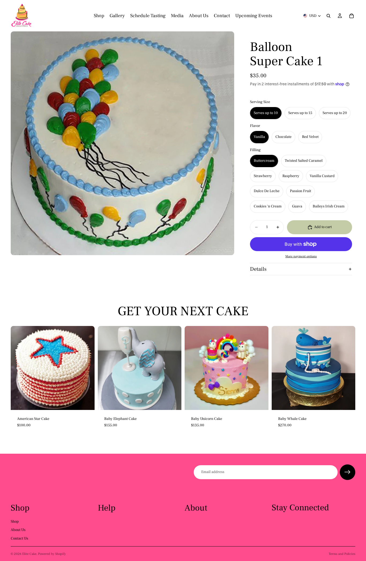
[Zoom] (122, 143)
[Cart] (351, 16)
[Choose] (86, 401)
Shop (15, 521)
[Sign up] (347, 472)
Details (258, 269)
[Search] (328, 16)
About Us (18, 529)
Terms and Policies (342, 554)
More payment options (301, 256)
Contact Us (19, 538)
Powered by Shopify (52, 554)
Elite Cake (29, 554)
